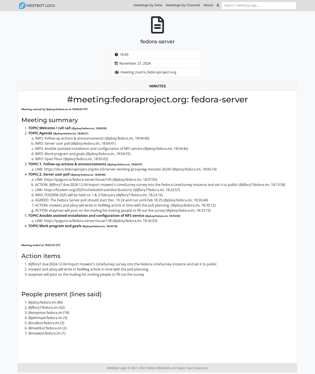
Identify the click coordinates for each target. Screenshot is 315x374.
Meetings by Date (148, 5)
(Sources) (201, 368)
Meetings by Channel (183, 5)
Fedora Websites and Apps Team (171, 368)
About (208, 5)
